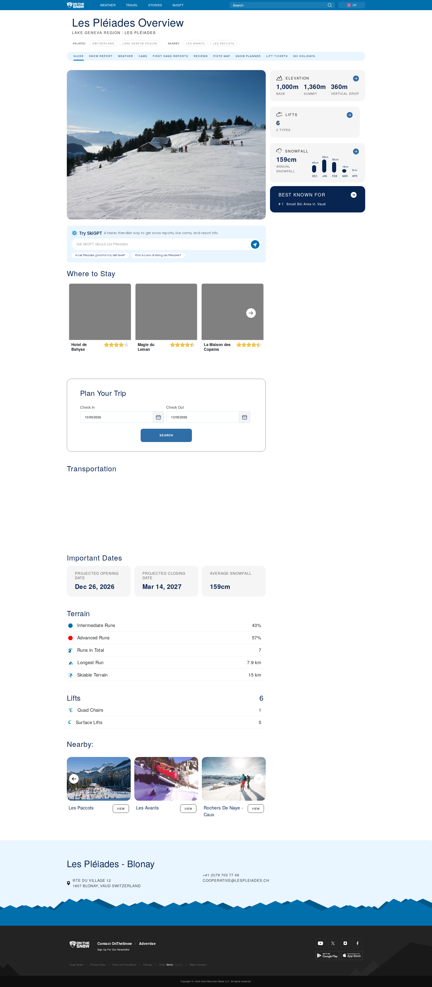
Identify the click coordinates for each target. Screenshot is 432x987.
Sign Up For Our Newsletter (113, 949)
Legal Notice (76, 964)
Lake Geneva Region (140, 43)
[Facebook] (357, 943)
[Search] (330, 5)
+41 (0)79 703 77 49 (221, 875)
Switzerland (103, 43)
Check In (87, 407)
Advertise (147, 943)
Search (166, 435)
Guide (79, 56)
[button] (166, 509)
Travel (132, 5)
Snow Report (101, 56)
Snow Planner (248, 56)
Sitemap (147, 964)
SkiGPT (177, 5)
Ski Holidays (304, 56)
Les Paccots (223, 43)
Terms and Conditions (124, 964)
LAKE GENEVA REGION (96, 32)
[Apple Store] (351, 955)
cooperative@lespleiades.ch (236, 880)
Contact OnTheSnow (114, 943)
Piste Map (221, 56)
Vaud (321, 203)
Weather (108, 5)
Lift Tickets (277, 56)
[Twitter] (333, 943)
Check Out (175, 407)
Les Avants (195, 43)
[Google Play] (327, 955)
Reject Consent (198, 964)
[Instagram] (345, 943)
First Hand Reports (170, 56)
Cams (143, 56)
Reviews (201, 56)
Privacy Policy (97, 964)
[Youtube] (320, 943)
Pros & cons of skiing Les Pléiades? (158, 255)
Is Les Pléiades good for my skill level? (100, 255)
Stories (155, 5)
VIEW (121, 808)
